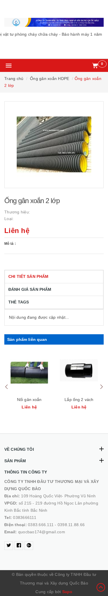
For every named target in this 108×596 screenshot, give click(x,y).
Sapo (67, 591)
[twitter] (8, 545)
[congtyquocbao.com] (54, 22)
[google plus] (28, 545)
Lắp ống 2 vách (79, 399)
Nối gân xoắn (29, 399)
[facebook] (18, 545)
